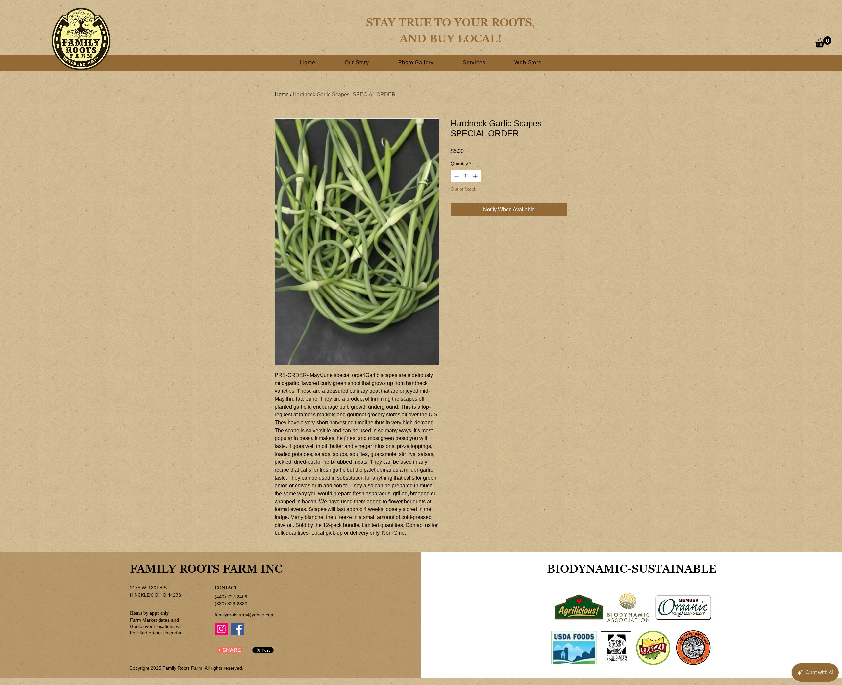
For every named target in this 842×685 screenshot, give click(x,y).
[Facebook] (237, 629)
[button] (823, 41)
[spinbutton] (466, 176)
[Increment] (476, 176)
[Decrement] (456, 176)
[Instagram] (221, 629)
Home (282, 94)
